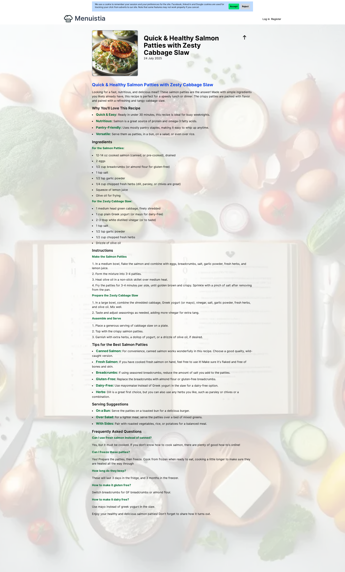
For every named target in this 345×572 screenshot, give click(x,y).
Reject (245, 6)
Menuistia (90, 18)
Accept (234, 6)
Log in (266, 18)
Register (276, 18)
